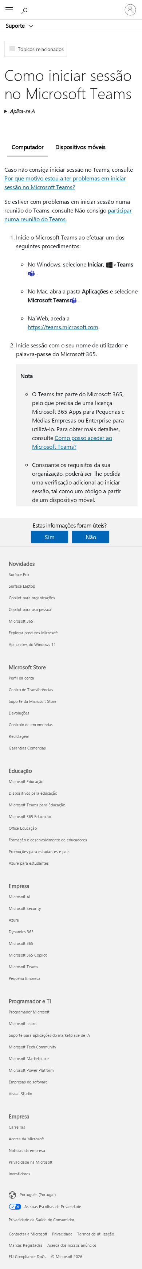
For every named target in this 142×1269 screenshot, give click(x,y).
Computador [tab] (28, 147)
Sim (50, 537)
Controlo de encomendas (31, 724)
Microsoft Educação (26, 781)
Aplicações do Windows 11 (32, 644)
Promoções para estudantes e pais (39, 851)
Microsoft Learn (22, 1023)
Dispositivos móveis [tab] (80, 147)
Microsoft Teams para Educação (37, 804)
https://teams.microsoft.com (63, 327)
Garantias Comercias (27, 748)
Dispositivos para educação (33, 793)
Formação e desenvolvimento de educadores (48, 839)
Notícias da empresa (27, 1150)
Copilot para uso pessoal (30, 609)
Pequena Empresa (24, 978)
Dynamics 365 (21, 931)
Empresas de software (28, 1082)
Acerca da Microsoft (26, 1138)
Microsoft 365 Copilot (28, 955)
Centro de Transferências (31, 689)
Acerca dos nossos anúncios (71, 1245)
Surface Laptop (22, 586)
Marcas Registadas (26, 1245)
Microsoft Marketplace (29, 1058)
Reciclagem (19, 736)
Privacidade (62, 1234)
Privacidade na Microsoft (30, 1162)
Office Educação (23, 828)
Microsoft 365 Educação (30, 816)
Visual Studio (20, 1093)
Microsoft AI (19, 896)
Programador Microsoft (29, 1012)
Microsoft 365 (21, 621)
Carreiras (17, 1127)
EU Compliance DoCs (27, 1256)
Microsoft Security (25, 908)
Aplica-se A (22, 111)
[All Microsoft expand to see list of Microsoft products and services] (9, 10)
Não (91, 537)
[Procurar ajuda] (25, 9)
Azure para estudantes (29, 863)
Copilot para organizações (32, 597)
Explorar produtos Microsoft (33, 632)
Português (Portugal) (38, 1194)
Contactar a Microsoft (28, 1234)
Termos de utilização (95, 1234)
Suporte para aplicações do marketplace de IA (49, 1035)
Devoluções (19, 713)
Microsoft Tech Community (32, 1047)
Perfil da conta (21, 678)
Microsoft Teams (23, 966)
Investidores (19, 1173)
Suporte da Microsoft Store (32, 701)
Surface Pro (19, 574)
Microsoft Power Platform (31, 1070)
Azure (14, 920)
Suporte (16, 25)
